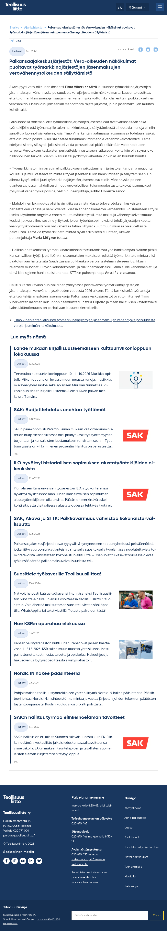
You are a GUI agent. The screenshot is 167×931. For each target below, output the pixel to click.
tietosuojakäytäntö (47, 919)
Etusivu (14, 27)
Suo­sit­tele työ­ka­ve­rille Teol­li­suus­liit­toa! (57, 574)
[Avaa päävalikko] (160, 7)
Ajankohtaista (33, 27)
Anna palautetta (135, 817)
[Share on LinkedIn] (156, 49)
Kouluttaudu (132, 837)
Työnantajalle (133, 866)
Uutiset (17, 51)
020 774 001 (21, 830)
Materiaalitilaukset (136, 857)
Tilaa (156, 915)
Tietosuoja (131, 886)
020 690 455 (79, 854)
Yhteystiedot (132, 808)
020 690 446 (79, 836)
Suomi (137, 7)
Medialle (129, 876)
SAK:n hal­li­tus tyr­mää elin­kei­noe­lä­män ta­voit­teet (69, 717)
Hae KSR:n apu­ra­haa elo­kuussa (49, 623)
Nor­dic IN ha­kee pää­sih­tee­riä (47, 673)
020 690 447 (79, 823)
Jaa (18, 41)
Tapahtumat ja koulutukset (141, 847)
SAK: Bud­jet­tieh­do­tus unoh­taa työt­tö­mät (60, 409)
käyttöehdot (10, 923)
